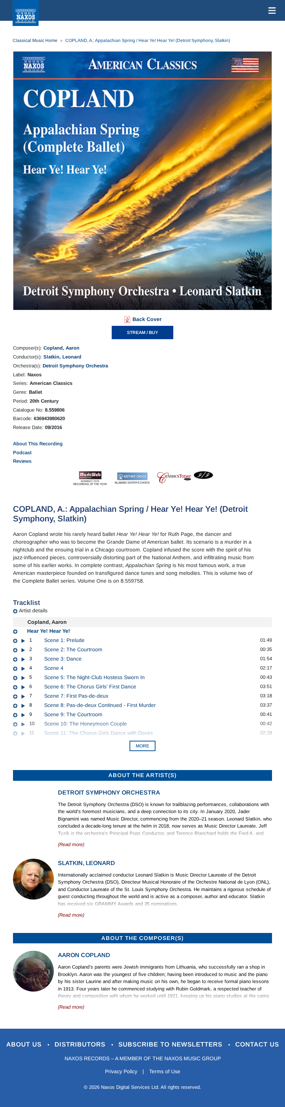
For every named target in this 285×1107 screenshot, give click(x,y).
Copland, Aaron (61, 348)
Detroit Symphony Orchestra (75, 366)
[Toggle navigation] (270, 10)
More (142, 746)
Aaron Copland (84, 955)
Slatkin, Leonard (62, 357)
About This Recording (38, 443)
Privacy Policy (121, 1071)
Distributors (81, 1044)
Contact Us (257, 1044)
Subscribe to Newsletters (171, 1044)
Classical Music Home (35, 40)
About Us (25, 1044)
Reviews (22, 461)
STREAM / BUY (142, 332)
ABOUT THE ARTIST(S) (142, 775)
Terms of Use (164, 1071)
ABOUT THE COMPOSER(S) (142, 938)
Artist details (33, 610)
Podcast (22, 452)
